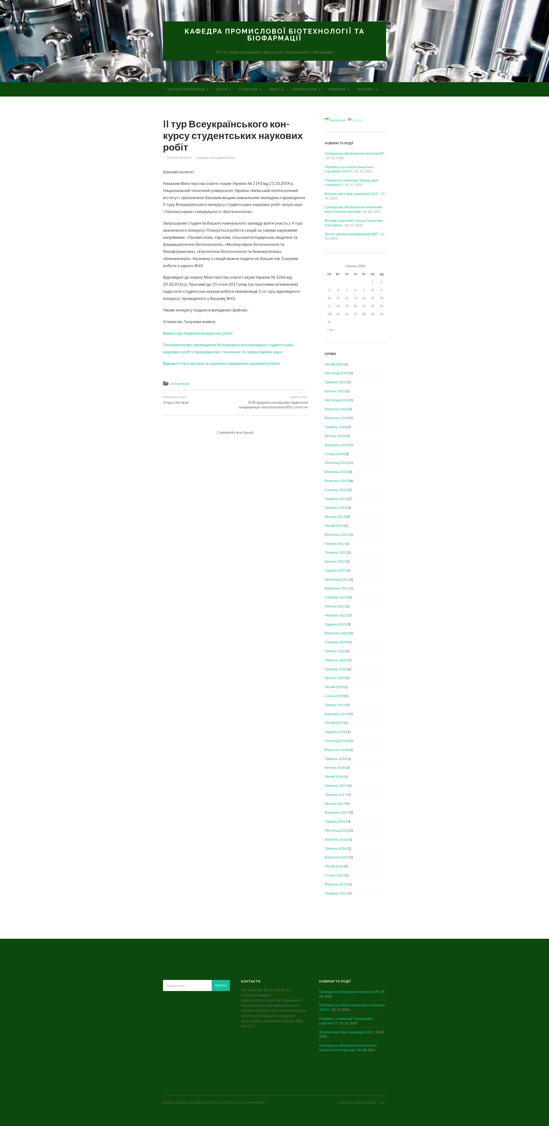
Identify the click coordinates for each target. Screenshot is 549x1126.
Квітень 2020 (335, 678)
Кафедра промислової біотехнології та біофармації (275, 34)
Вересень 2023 (336, 481)
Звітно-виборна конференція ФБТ (352, 234)
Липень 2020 (335, 651)
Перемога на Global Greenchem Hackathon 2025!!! (349, 169)
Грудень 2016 (335, 821)
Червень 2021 (336, 615)
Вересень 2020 (336, 633)
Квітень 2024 (335, 436)
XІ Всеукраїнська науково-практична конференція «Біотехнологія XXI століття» (273, 402)
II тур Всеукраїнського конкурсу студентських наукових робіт (233, 135)
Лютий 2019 (334, 723)
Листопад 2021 (336, 579)
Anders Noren (364, 1102)
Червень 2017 (336, 785)
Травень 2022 (335, 552)
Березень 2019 (336, 714)
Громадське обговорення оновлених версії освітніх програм (353, 209)
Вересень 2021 (336, 588)
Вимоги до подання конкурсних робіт (198, 333)
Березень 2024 (336, 445)
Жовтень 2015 (336, 884)
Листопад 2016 (336, 830)
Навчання (337, 89)
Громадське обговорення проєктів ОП (354, 153)
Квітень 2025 (335, 391)
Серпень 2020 (336, 642)
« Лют (330, 329)
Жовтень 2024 (336, 409)
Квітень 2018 (335, 767)
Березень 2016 (336, 857)
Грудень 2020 (335, 624)
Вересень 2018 (336, 750)
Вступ (222, 89)
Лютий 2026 (334, 364)
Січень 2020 (334, 696)
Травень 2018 (335, 759)
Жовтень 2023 (336, 472)
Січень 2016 (334, 875)
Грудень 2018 (335, 732)
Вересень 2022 (336, 534)
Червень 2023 (336, 499)
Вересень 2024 (336, 418)
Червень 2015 (336, 893)
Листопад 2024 (336, 400)
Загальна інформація (186, 89)
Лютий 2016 (334, 866)
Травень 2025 (335, 382)
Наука (274, 89)
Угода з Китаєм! (176, 400)
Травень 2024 (335, 427)
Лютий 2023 (334, 525)
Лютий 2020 (334, 687)
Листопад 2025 (336, 373)
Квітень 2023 (335, 516)
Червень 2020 (336, 660)
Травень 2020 (335, 669)
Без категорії (180, 383)
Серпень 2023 (336, 490)
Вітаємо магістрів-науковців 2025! (352, 194)
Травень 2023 (335, 507)
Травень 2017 (335, 794)
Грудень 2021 (335, 570)
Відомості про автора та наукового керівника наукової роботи (221, 363)
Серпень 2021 (336, 597)
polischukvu (179, 158)
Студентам (248, 89)
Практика (365, 89)
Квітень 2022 (335, 561)
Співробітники (304, 89)
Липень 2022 (335, 543)
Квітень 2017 (335, 803)
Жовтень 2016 (336, 839)
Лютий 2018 (334, 776)
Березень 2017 (336, 812)
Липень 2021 (335, 606)
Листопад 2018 (336, 741)
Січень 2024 (334, 454)
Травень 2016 (335, 848)
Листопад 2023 (336, 463)
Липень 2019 (335, 705)
